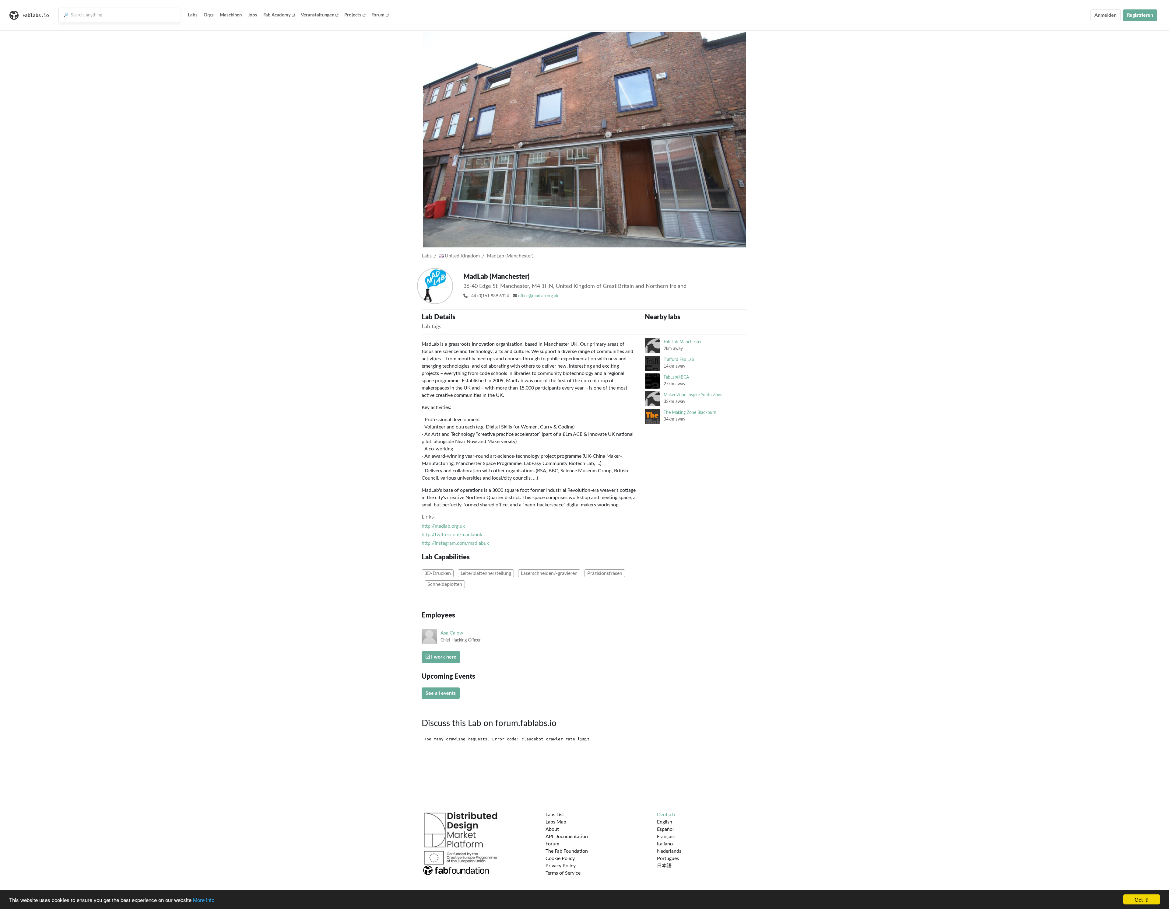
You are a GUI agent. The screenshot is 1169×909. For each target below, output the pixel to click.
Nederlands (669, 851)
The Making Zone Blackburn (690, 412)
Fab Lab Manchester (683, 342)
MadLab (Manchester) (510, 255)
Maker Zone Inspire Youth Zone (693, 395)
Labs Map (556, 822)
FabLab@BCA (676, 377)
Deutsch (666, 814)
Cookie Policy (560, 858)
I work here (443, 657)
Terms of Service (563, 873)
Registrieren (1140, 15)
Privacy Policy (561, 865)
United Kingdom (462, 255)
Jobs (252, 15)
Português (668, 858)
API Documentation (567, 836)
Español (665, 829)
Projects (352, 15)
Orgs (209, 15)
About (552, 829)
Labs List (555, 814)
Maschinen (231, 15)
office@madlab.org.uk (538, 296)
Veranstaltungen (317, 15)
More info (203, 900)
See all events (441, 693)
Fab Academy (277, 15)
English (664, 822)
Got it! (1142, 899)
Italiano (665, 843)
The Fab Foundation (567, 851)
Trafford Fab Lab (679, 359)
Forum (377, 15)
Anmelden (1105, 15)
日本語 (664, 865)
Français (666, 836)
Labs (193, 15)
